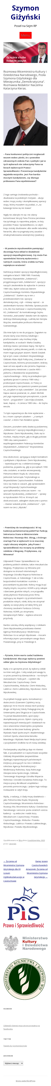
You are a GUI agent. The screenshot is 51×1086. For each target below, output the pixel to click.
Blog (20, 840)
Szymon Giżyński (25, 12)
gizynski (12, 843)
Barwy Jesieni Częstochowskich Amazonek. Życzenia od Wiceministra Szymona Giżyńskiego (37, 869)
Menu (25, 35)
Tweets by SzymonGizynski (15, 1046)
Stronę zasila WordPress (25, 1081)
